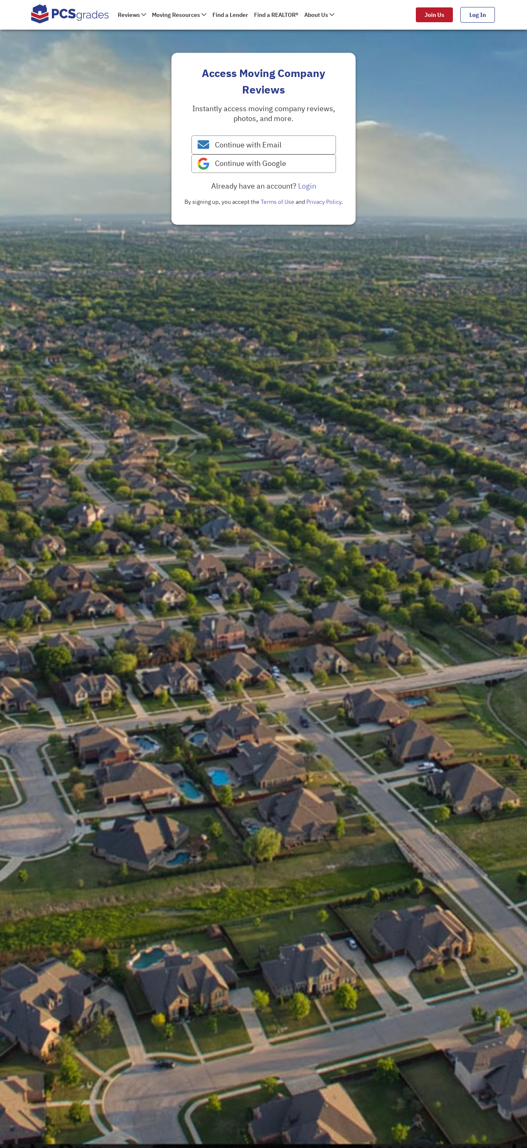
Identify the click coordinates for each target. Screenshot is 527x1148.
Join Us (434, 15)
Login (307, 186)
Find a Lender (230, 15)
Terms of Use (277, 201)
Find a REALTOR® (276, 15)
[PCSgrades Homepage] (70, 15)
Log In (477, 15)
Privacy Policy (323, 201)
